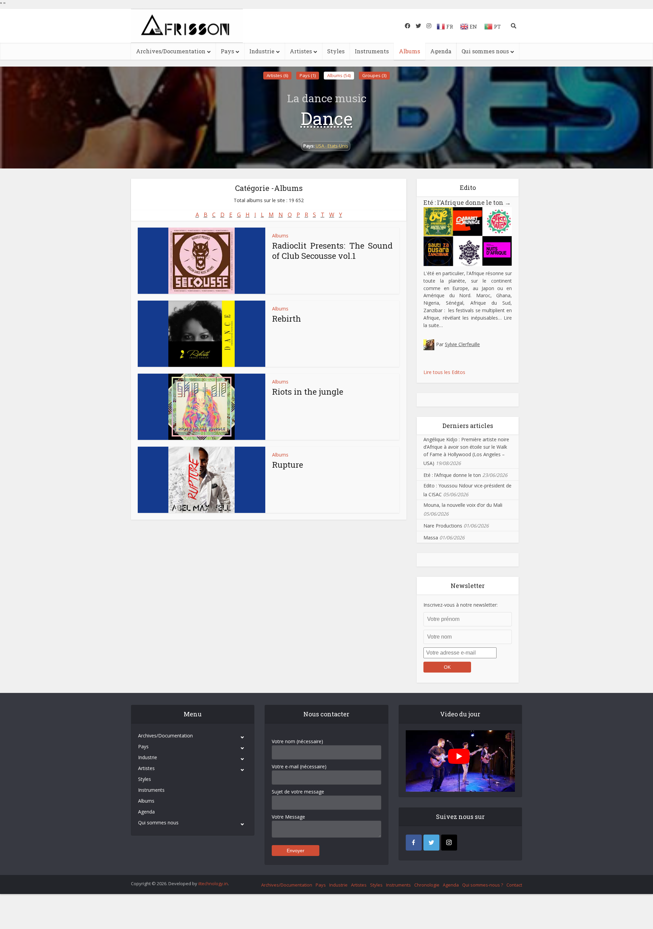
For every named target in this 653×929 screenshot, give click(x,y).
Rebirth (286, 318)
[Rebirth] (201, 334)
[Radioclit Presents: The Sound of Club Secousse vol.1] (201, 261)
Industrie (261, 51)
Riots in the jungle (307, 391)
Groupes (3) (374, 75)
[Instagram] (449, 843)
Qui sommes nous (485, 51)
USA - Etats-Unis (332, 146)
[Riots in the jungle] (201, 407)
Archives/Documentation (170, 51)
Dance (327, 118)
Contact (514, 885)
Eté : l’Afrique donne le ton (467, 202)
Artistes (301, 51)
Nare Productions (442, 525)
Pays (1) (308, 75)
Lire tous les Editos (444, 372)
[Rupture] (201, 480)
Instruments (372, 51)
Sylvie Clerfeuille (462, 344)
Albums (409, 51)
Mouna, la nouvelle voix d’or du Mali (462, 505)
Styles (336, 51)
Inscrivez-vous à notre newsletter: (460, 605)
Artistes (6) (277, 75)
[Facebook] (414, 843)
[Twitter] (431, 843)
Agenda (440, 51)
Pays (227, 51)
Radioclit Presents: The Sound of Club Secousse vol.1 (332, 250)
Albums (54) (339, 75)
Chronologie (426, 885)
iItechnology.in (213, 883)
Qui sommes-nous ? (482, 885)
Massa (430, 537)
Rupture (287, 464)
